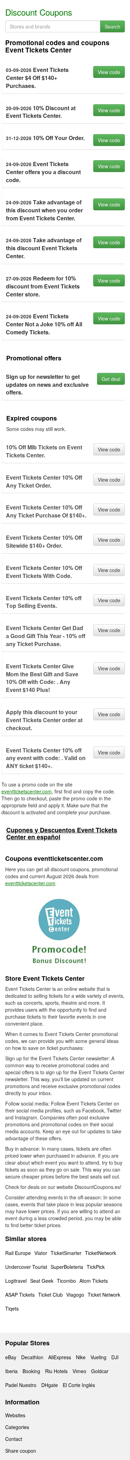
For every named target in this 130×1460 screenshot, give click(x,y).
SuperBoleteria (67, 1266)
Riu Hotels (56, 1371)
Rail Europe (18, 1252)
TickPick (96, 1266)
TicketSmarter (66, 1252)
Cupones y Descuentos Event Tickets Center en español (61, 833)
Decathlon (32, 1357)
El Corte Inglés (79, 1384)
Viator (40, 1252)
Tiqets (12, 1308)
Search (112, 26)
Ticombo (66, 1280)
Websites (15, 1415)
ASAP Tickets (20, 1294)
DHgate (49, 1384)
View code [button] (109, 71)
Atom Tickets (93, 1280)
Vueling (98, 1357)
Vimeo (79, 1371)
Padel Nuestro (20, 1384)
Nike (81, 1357)
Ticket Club (50, 1294)
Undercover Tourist (26, 1266)
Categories (17, 1427)
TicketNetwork (100, 1252)
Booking (31, 1371)
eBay (10, 1357)
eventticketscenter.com (26, 791)
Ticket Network (104, 1294)
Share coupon (20, 1450)
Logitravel (16, 1280)
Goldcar (100, 1371)
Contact (13, 1438)
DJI (115, 1357)
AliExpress (59, 1357)
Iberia (11, 1371)
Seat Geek (41, 1280)
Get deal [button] (111, 378)
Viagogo (75, 1294)
